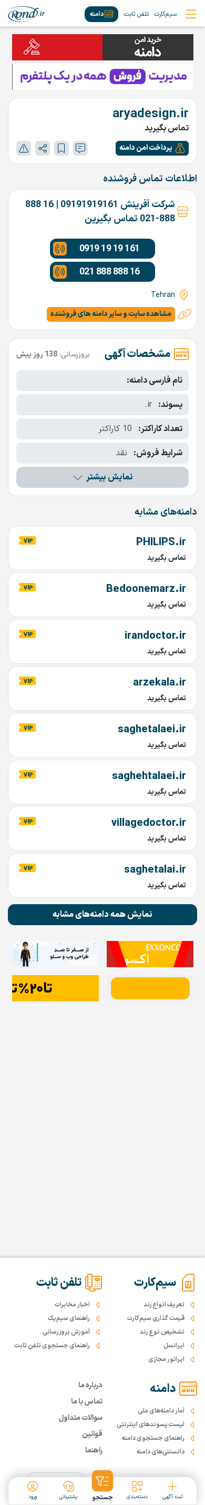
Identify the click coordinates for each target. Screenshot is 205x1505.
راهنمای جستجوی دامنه (153, 1438)
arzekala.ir (159, 683)
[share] (42, 148)
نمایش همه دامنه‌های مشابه (102, 914)
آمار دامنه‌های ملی (161, 1411)
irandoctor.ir (155, 636)
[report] (23, 148)
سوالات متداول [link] (80, 1418)
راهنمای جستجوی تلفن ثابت (52, 1345)
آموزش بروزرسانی (66, 1332)
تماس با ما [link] (86, 1401)
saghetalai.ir (155, 870)
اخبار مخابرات (72, 1304)
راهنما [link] (93, 1450)
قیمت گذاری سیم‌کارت (155, 1318)
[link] (26, 14)
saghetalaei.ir (152, 730)
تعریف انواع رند (164, 1304)
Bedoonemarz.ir (146, 589)
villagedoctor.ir (148, 823)
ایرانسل (173, 1345)
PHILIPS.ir (161, 542)
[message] (80, 148)
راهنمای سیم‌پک (69, 1318)
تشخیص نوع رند (162, 1332)
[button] (152, 148)
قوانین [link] (92, 1434)
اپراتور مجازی (166, 1359)
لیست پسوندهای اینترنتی (150, 1424)
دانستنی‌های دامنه (160, 1452)
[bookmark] (61, 148)
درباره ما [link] (90, 1385)
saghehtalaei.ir (149, 776)
